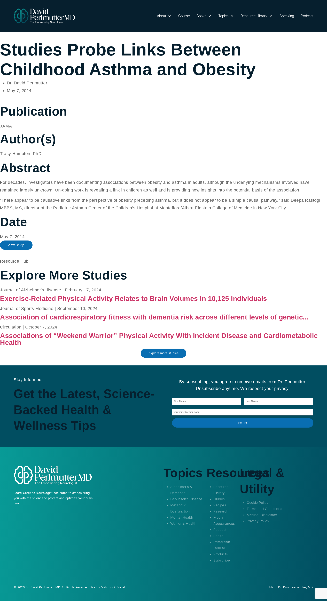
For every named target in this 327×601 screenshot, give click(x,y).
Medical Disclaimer (262, 515)
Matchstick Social (113, 587)
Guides (219, 499)
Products (220, 554)
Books (201, 16)
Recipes (219, 505)
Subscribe (221, 560)
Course (184, 16)
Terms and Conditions (264, 509)
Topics (223, 16)
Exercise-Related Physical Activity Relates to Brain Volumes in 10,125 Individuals (133, 298)
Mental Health (181, 517)
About (161, 16)
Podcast (307, 16)
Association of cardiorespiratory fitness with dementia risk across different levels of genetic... (154, 317)
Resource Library (254, 16)
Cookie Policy (257, 503)
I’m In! (242, 422)
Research (220, 511)
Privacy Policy (258, 521)
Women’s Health (183, 524)
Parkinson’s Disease (186, 499)
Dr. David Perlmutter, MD (295, 587)
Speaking (286, 16)
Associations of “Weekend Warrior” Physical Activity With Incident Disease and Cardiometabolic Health (159, 339)
